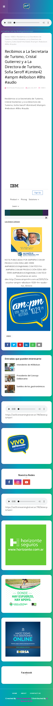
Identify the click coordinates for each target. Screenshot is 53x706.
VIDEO (13, 37)
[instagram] (17, 482)
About (23, 693)
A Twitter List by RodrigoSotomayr (17, 31)
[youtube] (26, 482)
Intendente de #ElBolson (28, 364)
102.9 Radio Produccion (15, 88)
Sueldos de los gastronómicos (31, 386)
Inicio (7, 37)
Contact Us (35, 693)
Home (14, 693)
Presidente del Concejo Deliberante (27, 377)
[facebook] (9, 482)
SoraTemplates (23, 698)
